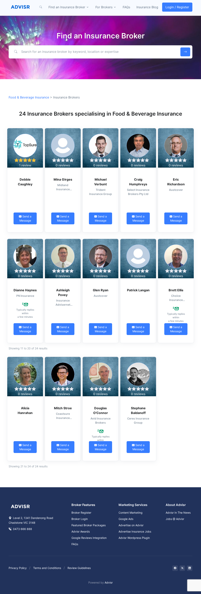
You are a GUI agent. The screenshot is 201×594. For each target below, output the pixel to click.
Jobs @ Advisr (175, 519)
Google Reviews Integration (89, 537)
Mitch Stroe (63, 408)
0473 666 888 (22, 529)
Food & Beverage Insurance (29, 97)
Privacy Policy (18, 568)
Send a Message (25, 218)
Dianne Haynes (25, 290)
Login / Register (177, 7)
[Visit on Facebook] (175, 568)
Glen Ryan (100, 290)
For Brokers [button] (103, 7)
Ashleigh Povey (63, 292)
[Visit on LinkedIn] (189, 568)
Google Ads (126, 519)
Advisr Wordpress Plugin (134, 537)
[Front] (20, 7)
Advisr (109, 582)
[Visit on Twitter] (182, 568)
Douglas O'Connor (100, 410)
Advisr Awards (80, 531)
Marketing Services (133, 505)
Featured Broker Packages (88, 525)
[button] (41, 7)
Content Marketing (131, 512)
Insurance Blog (147, 7)
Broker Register (81, 512)
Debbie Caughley (25, 181)
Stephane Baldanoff (138, 410)
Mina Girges (63, 179)
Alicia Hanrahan (25, 410)
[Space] (20, 506)
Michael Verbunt (100, 181)
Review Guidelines (79, 568)
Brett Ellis (176, 290)
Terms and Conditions (47, 568)
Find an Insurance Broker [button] (66, 7)
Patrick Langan (138, 290)
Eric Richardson (176, 181)
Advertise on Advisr (131, 525)
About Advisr (176, 505)
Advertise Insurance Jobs (135, 531)
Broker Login (79, 519)
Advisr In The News (178, 512)
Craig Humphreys (138, 181)
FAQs (126, 7)
